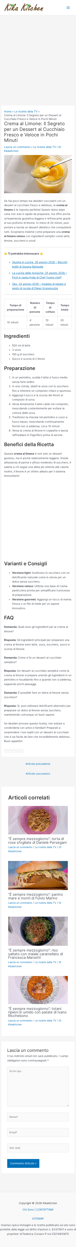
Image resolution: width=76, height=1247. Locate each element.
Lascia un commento (17, 147)
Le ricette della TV (44, 147)
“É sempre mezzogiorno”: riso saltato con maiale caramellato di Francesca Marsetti (35, 953)
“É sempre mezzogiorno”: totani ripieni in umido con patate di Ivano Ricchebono (37, 1012)
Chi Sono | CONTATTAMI (38, 1209)
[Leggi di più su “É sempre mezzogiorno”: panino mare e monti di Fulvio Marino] (38, 875)
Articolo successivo (38, 773)
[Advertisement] (38, 66)
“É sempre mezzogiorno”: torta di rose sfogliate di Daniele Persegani (37, 840)
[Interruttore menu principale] (68, 8)
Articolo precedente (38, 763)
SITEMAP (38, 1218)
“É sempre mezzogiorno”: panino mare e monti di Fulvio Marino (35, 896)
